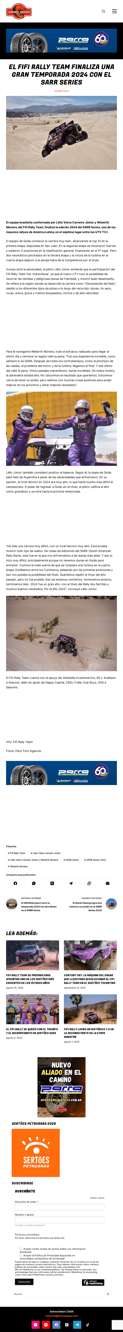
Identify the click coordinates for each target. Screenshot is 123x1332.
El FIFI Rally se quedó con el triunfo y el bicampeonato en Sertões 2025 (32, 1031)
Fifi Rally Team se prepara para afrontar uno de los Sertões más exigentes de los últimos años (30, 979)
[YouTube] (46, 1325)
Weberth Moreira (18, 866)
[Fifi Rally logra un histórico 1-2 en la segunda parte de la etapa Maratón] (90, 1009)
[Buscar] (103, 11)
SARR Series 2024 (95, 859)
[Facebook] (15, 883)
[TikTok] (88, 1325)
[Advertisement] (61, 197)
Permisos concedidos (27, 1234)
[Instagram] (36, 1325)
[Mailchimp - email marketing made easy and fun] (93, 1285)
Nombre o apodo (24, 1214)
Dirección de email (26, 1201)
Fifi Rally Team (16, 853)
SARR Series (71, 859)
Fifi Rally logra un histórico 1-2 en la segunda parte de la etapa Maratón (89, 1033)
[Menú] (114, 11)
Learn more (21, 1274)
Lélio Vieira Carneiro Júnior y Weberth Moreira (33, 859)
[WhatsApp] (34, 883)
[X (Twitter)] (52, 883)
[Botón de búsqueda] (108, 1294)
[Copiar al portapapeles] (89, 883)
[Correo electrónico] (107, 883)
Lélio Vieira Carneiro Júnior (46, 853)
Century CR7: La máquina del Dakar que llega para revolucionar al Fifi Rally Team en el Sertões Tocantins (89, 979)
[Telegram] (71, 883)
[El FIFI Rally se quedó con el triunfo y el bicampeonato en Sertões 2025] (32, 1009)
